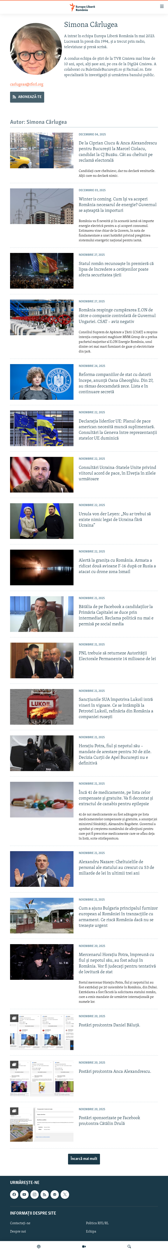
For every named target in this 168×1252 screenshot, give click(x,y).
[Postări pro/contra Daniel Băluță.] (42, 1032)
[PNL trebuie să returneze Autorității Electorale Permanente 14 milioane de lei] (42, 660)
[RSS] (44, 1194)
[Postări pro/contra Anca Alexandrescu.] (42, 1078)
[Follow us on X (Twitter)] (65, 1194)
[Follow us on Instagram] (34, 1194)
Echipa (91, 1231)
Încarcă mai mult (84, 1159)
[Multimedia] (84, 1246)
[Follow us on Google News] (55, 1194)
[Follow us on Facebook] (14, 1194)
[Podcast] (38, 1246)
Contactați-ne (20, 1223)
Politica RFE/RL (97, 1223)
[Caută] (129, 1246)
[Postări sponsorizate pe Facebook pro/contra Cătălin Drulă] (42, 1125)
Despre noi (18, 1231)
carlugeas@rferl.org (26, 85)
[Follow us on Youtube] (24, 1194)
